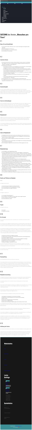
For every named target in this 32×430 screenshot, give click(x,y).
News (5, 348)
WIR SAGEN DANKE (5, 11)
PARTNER (4, 10)
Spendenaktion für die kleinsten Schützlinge (8, 386)
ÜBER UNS (3, 7)
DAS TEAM (4, 8)
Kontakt (5, 359)
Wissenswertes (6, 353)
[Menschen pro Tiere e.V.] (14, 3)
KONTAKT (3, 21)
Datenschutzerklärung (7, 370)
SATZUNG (4, 9)
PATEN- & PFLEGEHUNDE (6, 13)
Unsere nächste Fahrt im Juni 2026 (8, 393)
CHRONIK (4, 12)
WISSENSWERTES (4, 18)
